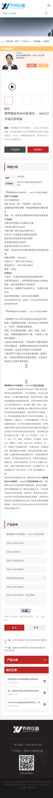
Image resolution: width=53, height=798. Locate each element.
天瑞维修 (36, 41)
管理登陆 (31, 787)
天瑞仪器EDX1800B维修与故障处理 (22, 679)
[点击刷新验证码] (25, 610)
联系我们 (38, 149)
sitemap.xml (32, 785)
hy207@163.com (33, 745)
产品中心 (26, 41)
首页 (17, 41)
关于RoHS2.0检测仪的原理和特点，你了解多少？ (24, 702)
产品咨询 (15, 149)
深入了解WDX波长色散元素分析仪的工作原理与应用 (24, 691)
